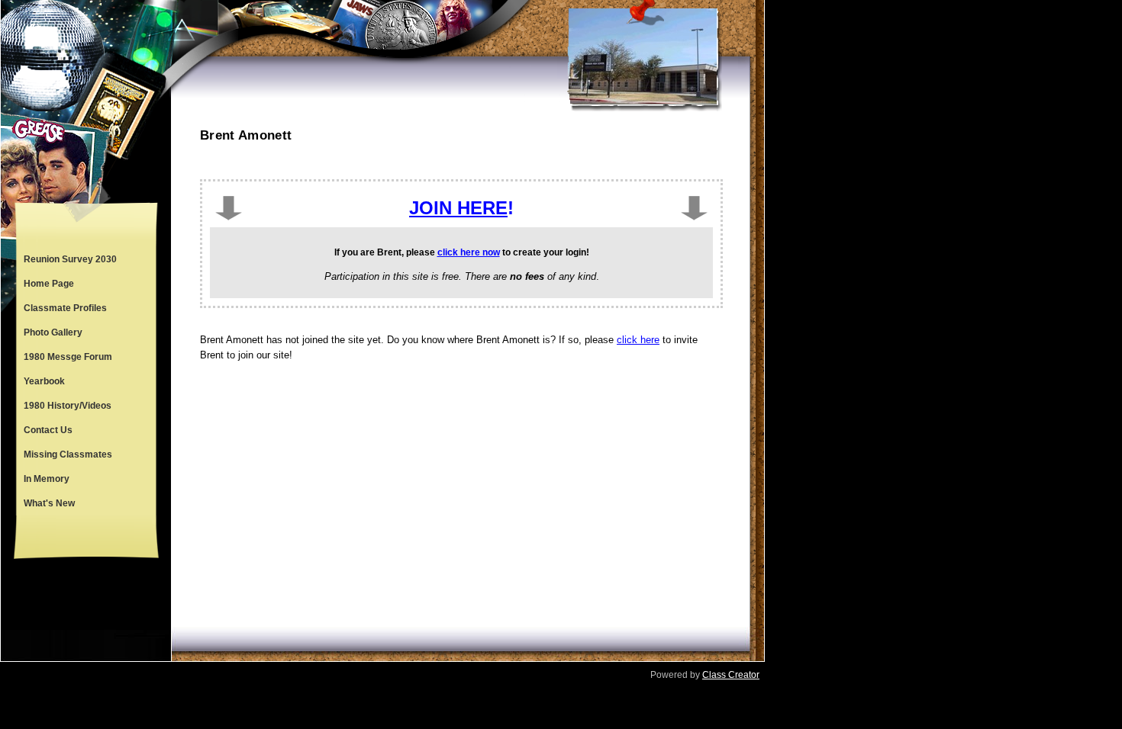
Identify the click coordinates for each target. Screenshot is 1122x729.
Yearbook (44, 381)
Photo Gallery (53, 332)
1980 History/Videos (67, 405)
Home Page (49, 283)
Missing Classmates (68, 454)
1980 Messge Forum (68, 357)
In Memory (46, 479)
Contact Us (48, 430)
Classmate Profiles (65, 308)
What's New (49, 503)
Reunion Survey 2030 (70, 259)
